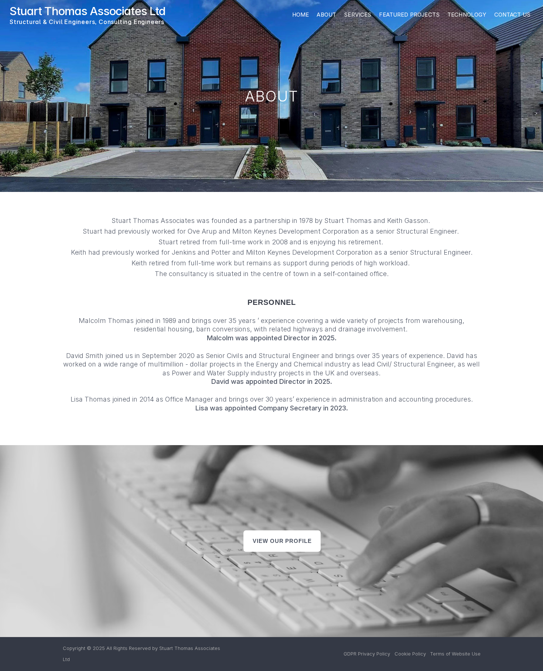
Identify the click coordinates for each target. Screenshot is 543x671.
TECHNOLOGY (466, 14)
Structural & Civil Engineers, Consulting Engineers (87, 21)
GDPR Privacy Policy (367, 654)
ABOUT (326, 14)
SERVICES (357, 14)
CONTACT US (512, 14)
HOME (300, 14)
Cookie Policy (410, 654)
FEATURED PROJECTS (409, 14)
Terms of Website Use (455, 654)
